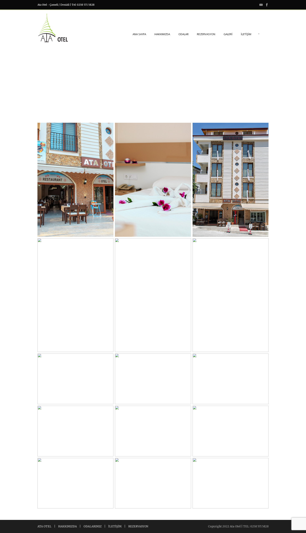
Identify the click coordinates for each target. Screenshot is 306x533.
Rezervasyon (206, 34)
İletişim (246, 34)
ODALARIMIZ (92, 526)
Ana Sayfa (139, 34)
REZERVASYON (138, 526)
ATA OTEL (44, 526)
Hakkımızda (162, 34)
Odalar (183, 34)
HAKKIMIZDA (67, 526)
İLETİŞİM (115, 526)
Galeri (228, 34)
